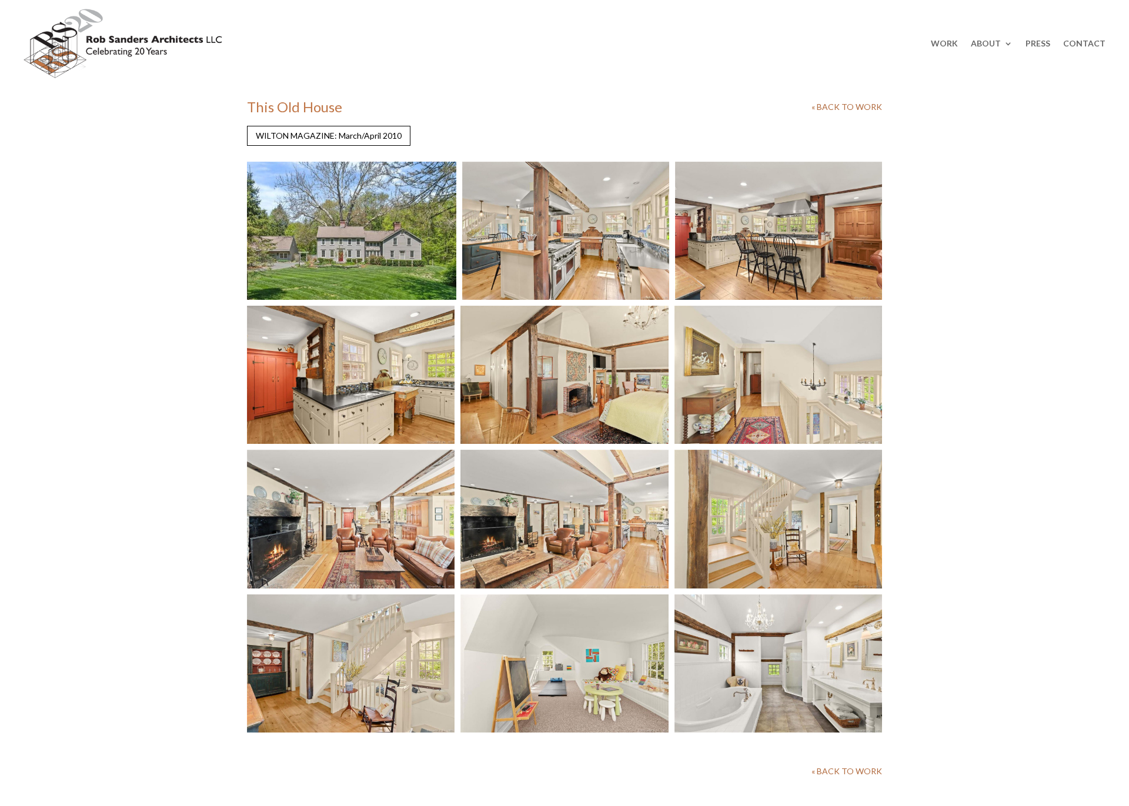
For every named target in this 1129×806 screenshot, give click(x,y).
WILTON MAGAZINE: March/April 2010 (329, 136)
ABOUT (986, 43)
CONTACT (1084, 43)
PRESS (1038, 43)
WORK (944, 43)
